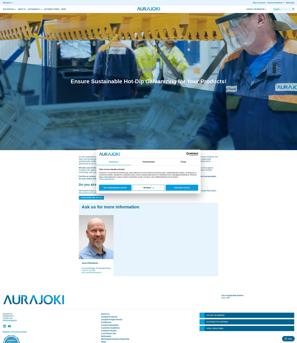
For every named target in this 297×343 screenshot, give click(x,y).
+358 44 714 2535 (88, 270)
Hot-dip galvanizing (216, 315)
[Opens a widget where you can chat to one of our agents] (288, 339)
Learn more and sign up (91, 198)
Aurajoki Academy (109, 317)
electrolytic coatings (217, 322)
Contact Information (255, 9)
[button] (293, 9)
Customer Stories (52, 9)
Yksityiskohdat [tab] (148, 162)
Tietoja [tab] (183, 162)
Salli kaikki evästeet (182, 188)
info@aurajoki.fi (10, 320)
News (63, 9)
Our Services (8, 9)
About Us (22, 9)
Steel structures (215, 328)
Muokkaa (147, 188)
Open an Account (259, 3)
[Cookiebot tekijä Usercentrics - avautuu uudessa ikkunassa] (188, 154)
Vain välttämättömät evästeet (115, 188)
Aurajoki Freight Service (111, 320)
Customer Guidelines (274, 3)
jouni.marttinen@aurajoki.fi (92, 272)
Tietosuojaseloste (106, 179)
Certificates (106, 322)
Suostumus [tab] (113, 162)
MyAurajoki (290, 3)
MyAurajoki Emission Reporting (115, 339)
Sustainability (34, 9)
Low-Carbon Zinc (108, 333)
